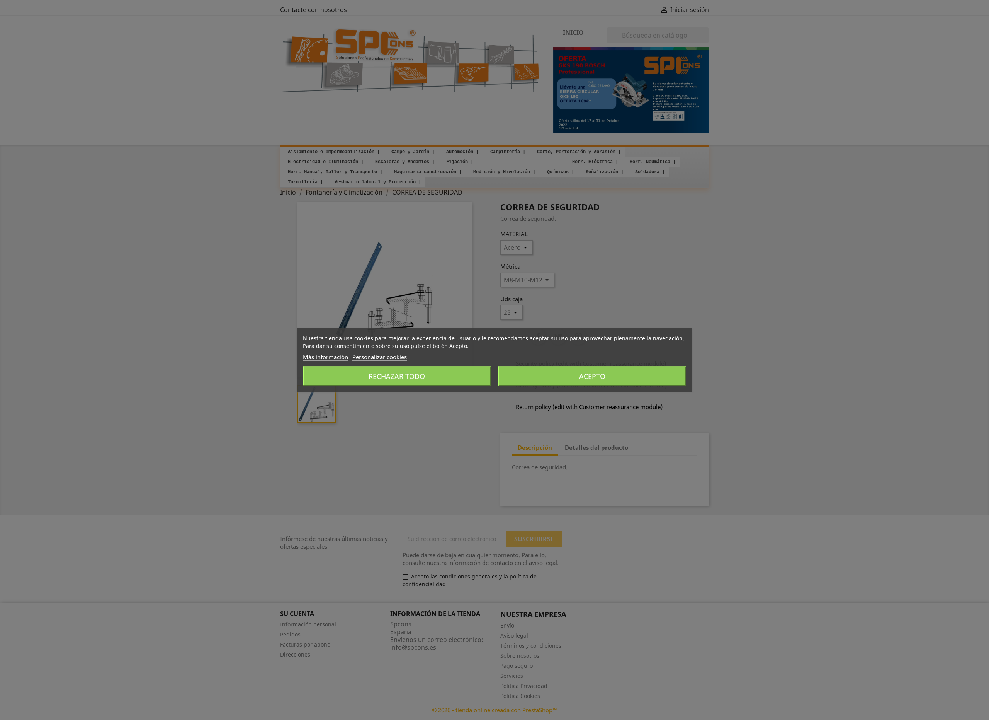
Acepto (592, 376)
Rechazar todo (397, 376)
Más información (325, 357)
